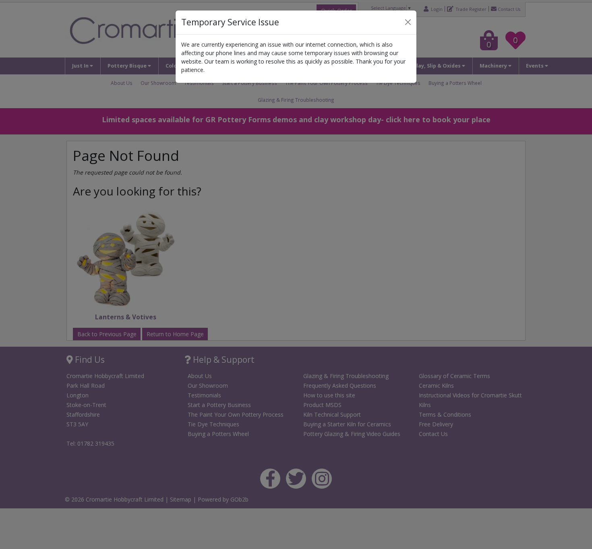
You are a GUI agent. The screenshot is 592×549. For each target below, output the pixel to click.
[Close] (408, 22)
